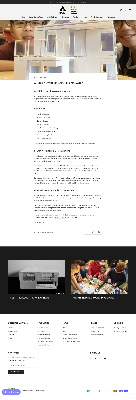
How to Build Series (43, 338)
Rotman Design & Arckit (70, 338)
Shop (23, 17)
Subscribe (16, 372)
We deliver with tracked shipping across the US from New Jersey (68, 2)
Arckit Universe (52, 17)
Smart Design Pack (36, 17)
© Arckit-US (11, 388)
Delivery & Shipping (120, 328)
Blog (85, 17)
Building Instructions (43, 334)
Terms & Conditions (97, 328)
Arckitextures (41, 331)
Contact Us (11, 328)
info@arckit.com (59, 217)
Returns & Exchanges (121, 331)
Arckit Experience (97, 17)
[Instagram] (100, 358)
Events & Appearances (70, 334)
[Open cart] (130, 10)
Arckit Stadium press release (72, 341)
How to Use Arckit (43, 328)
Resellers (76, 17)
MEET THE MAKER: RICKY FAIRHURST (30, 298)
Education (65, 17)
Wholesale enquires (97, 334)
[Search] (126, 10)
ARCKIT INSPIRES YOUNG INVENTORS (93, 298)
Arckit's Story (12, 331)
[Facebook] (91, 358)
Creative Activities (43, 345)
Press (65, 328)
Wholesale (111, 17)
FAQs (10, 338)
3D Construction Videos (45, 341)
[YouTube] (105, 358)
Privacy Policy (96, 331)
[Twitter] (95, 358)
